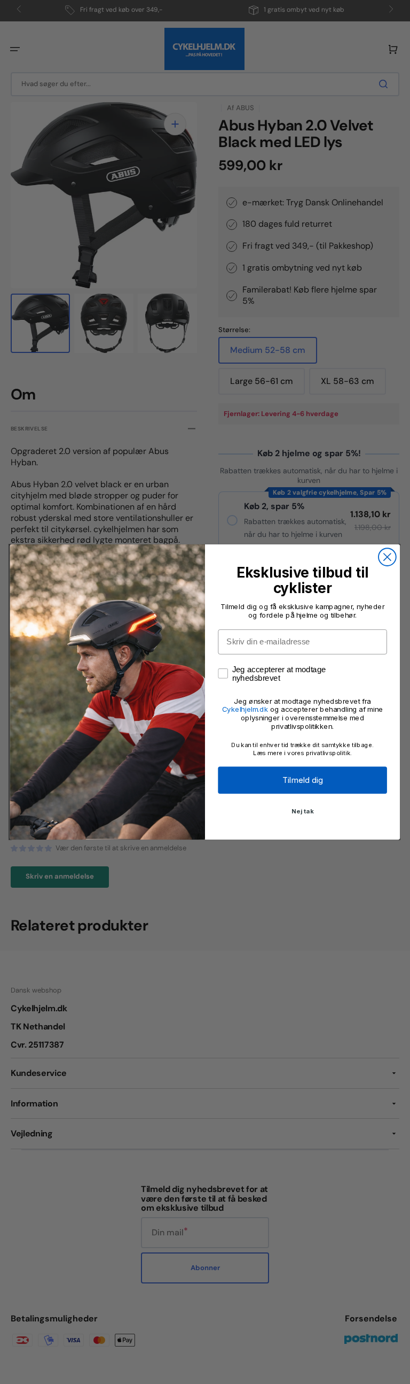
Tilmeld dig (302, 780)
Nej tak (302, 810)
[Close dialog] (387, 557)
